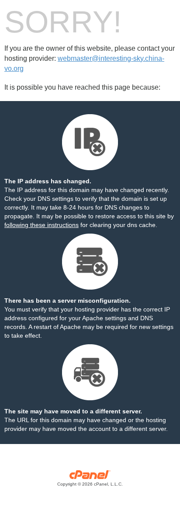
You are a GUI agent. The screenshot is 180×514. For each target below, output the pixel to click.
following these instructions (41, 224)
